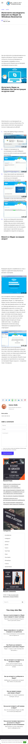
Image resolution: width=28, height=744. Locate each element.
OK (24, 742)
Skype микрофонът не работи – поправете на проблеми (14, 630)
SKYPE (6, 544)
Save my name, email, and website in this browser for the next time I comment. (14, 449)
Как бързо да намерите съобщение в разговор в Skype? (14, 645)
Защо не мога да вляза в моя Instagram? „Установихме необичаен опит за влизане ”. (12, 486)
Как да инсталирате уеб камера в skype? (14, 707)
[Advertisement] (14, 40)
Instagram (7, 538)
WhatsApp (8, 560)
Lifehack (7, 541)
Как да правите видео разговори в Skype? (14, 692)
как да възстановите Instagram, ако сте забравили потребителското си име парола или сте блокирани (13, 491)
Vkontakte (7, 557)
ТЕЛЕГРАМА (8, 566)
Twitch (6, 548)
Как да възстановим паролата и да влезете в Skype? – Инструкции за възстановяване (14, 722)
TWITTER (7, 551)
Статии (7, 563)
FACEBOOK (8, 535)
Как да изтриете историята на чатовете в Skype (14, 660)
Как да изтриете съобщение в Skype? (14, 677)
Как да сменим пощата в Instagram (13, 496)
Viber (6, 554)
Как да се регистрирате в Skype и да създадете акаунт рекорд (14, 616)
